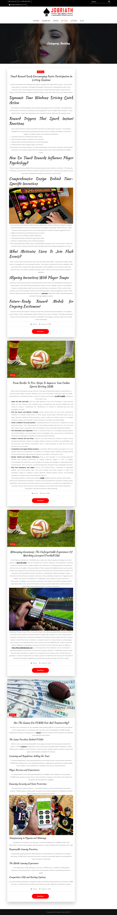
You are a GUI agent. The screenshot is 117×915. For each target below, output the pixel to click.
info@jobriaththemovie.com (18, 4)
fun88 (42, 478)
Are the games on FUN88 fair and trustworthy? (41, 723)
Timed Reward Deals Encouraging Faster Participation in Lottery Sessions (41, 78)
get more (45, 293)
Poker (55, 21)
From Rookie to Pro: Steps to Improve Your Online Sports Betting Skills (41, 384)
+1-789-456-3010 (25, 1)
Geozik (34, 324)
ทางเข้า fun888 (60, 396)
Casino (36, 21)
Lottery (73, 21)
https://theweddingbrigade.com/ (22, 648)
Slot (82, 21)
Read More (40, 331)
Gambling (46, 21)
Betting (64, 21)
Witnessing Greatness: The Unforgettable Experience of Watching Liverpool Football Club (41, 553)
